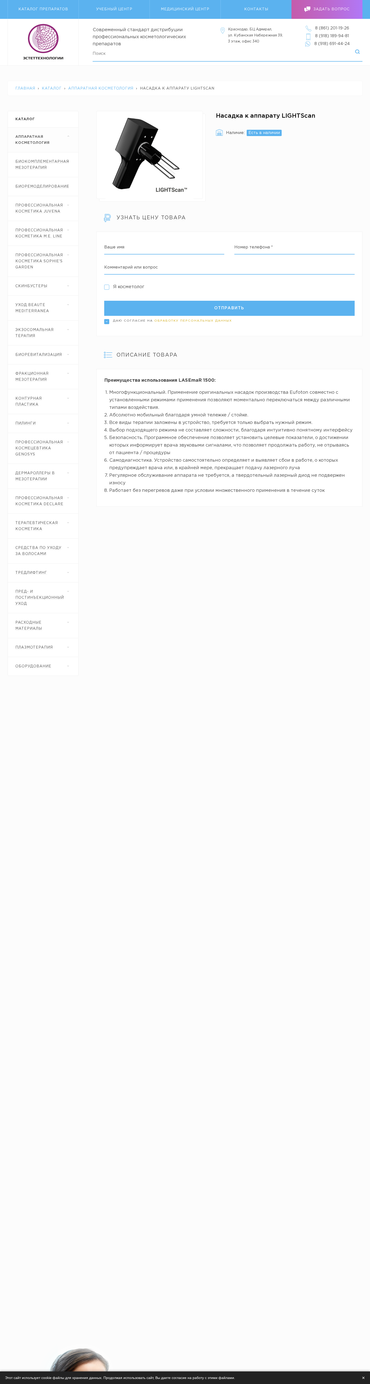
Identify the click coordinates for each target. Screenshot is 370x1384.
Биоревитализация (38, 354)
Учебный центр (114, 9)
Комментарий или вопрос (131, 267)
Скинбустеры (31, 286)
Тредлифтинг (31, 572)
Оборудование (33, 666)
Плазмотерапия (34, 647)
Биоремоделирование (42, 186)
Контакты (256, 9)
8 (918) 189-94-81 (332, 36)
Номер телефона (253, 247)
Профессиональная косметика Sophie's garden (39, 261)
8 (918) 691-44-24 (332, 44)
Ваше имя (114, 247)
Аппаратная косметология (100, 88)
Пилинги (25, 423)
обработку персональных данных (193, 320)
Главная (25, 88)
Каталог (52, 88)
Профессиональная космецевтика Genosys (39, 448)
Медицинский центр (185, 9)
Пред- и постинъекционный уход (39, 597)
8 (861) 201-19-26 (332, 28)
